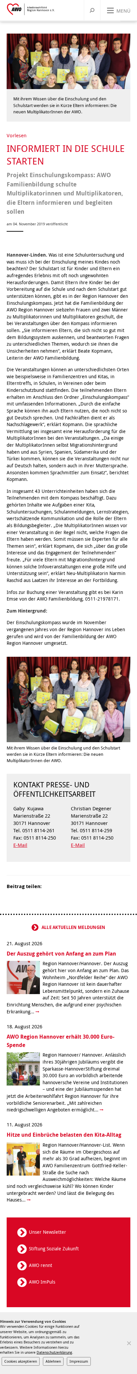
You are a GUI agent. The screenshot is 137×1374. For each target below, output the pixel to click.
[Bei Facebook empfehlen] (57, 886)
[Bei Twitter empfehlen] (49, 886)
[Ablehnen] (128, 1343)
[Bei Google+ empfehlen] (65, 886)
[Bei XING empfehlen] (73, 886)
